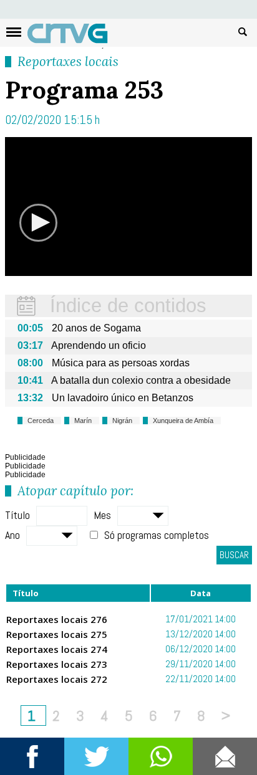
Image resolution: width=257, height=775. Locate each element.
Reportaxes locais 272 (56, 679)
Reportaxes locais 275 (56, 634)
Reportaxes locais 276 (56, 619)
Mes (102, 515)
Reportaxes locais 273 (56, 664)
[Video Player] (128, 206)
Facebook (32, 756)
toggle (13, 32)
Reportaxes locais (68, 61)
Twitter (96, 756)
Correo (225, 756)
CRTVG (74, 36)
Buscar (243, 31)
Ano (12, 535)
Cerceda (40, 420)
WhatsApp (160, 756)
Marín (83, 420)
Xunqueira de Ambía (183, 420)
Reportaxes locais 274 (56, 649)
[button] (38, 222)
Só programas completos (156, 535)
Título (17, 515)
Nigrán (122, 420)
